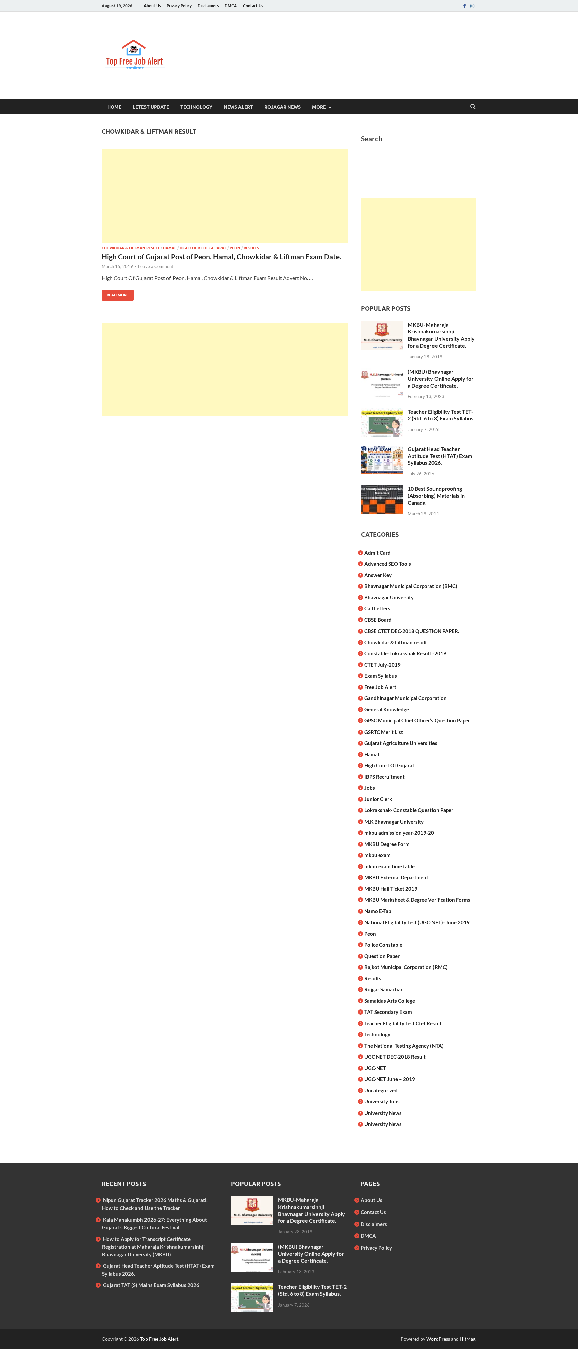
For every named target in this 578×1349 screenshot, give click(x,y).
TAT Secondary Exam (388, 1012)
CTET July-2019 (382, 665)
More (319, 107)
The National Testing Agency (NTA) (404, 1046)
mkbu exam (377, 855)
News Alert (238, 107)
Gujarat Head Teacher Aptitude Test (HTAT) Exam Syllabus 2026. (440, 456)
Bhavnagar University (389, 597)
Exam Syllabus (380, 676)
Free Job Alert (380, 687)
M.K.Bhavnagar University (394, 821)
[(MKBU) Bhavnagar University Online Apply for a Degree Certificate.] (382, 372)
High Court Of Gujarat (203, 248)
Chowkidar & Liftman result (131, 248)
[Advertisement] (225, 196)
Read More (115, 293)
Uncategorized (381, 1090)
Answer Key (378, 575)
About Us (152, 5)
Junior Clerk (378, 799)
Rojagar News (282, 107)
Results (251, 248)
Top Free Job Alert (159, 1339)
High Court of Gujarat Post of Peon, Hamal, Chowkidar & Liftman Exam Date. (221, 256)
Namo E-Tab (377, 911)
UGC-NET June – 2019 (389, 1079)
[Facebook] (464, 6)
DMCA (231, 5)
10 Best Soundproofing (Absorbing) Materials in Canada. (436, 495)
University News (383, 1113)
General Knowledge (386, 709)
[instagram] (472, 6)
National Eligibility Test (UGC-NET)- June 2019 (417, 922)
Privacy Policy (179, 5)
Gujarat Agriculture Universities (400, 743)
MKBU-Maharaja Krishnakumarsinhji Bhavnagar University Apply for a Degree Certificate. (441, 335)
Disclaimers (208, 5)
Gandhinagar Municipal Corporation (405, 698)
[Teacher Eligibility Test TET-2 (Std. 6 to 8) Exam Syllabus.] (382, 412)
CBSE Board (378, 620)
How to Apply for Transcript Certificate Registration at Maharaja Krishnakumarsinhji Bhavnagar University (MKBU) (153, 1246)
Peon (235, 248)
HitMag (467, 1339)
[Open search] (473, 107)
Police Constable (383, 945)
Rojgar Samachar (383, 989)
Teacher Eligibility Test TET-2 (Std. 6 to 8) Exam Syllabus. (441, 415)
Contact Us (253, 5)
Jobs (369, 788)
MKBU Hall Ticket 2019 (390, 889)
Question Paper (382, 956)
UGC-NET (375, 1068)
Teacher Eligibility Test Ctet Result (403, 1023)
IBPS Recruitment (384, 777)
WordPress (438, 1339)
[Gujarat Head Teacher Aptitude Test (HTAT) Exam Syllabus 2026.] (382, 449)
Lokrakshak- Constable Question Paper (408, 810)
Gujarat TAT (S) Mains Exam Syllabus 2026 (151, 1285)
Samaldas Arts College (389, 1001)
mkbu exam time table (389, 866)
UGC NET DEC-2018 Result (395, 1057)
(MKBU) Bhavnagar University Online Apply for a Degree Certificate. (441, 378)
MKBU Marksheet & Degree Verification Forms (417, 900)
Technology (196, 107)
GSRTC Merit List (383, 732)
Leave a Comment (155, 266)
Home (114, 107)
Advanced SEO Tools (387, 564)
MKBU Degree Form (387, 844)
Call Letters (377, 608)
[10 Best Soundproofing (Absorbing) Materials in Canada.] (382, 489)
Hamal (169, 248)
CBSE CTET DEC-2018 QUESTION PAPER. (411, 631)
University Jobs (382, 1101)
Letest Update (151, 107)
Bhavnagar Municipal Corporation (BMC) (410, 586)
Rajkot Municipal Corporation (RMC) (406, 967)
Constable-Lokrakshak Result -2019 (405, 653)
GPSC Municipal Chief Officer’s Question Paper (417, 720)
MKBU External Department (396, 877)
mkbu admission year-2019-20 (399, 833)
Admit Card (377, 553)
